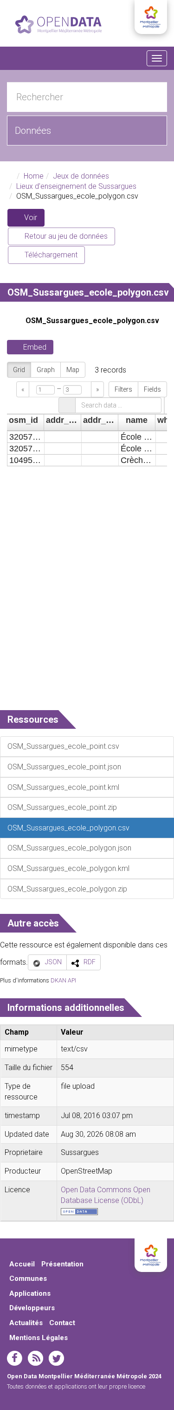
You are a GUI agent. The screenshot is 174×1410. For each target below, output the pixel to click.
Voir (33, 220)
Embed (34, 347)
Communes (28, 1278)
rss (35, 1358)
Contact (62, 1323)
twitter (56, 1358)
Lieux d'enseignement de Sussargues (76, 186)
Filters (123, 389)
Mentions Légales (38, 1338)
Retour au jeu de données (65, 236)
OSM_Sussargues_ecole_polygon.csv (92, 320)
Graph (46, 369)
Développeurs (32, 1308)
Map (72, 369)
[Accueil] (58, 24)
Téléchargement (50, 254)
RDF (90, 962)
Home (34, 176)
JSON (53, 962)
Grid (19, 369)
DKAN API (63, 980)
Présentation (62, 1264)
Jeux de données (81, 176)
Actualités (26, 1323)
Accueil (22, 1264)
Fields (152, 389)
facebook (14, 1358)
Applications (30, 1293)
